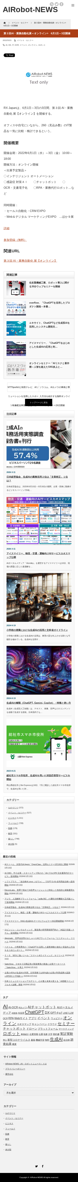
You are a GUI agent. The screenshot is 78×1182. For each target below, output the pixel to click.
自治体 (66, 1040)
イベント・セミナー (25, 40)
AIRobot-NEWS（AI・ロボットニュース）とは (26, 1064)
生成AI (56, 1039)
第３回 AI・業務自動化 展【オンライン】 (30, 260)
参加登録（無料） (15, 239)
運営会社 (9, 1074)
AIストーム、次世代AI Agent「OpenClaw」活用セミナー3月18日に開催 (36, 864)
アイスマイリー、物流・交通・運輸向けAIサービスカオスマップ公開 (35, 912)
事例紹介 (25, 1034)
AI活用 (21, 1013)
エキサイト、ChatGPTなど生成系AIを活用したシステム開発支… (49, 324)
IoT (60, 1012)
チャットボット (14, 1028)
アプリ (32, 1018)
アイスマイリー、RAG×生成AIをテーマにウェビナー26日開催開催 (34, 921)
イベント (23, 45)
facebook (61, 4)
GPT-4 (54, 1012)
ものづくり (13, 808)
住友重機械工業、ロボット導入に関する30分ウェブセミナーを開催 (49, 284)
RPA (11, 1018)
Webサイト (21, 1018)
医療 (10, 828)
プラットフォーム (48, 1029)
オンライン (32, 45)
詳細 (6, 228)
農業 (14, 1044)
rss (52, 4)
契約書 (56, 1034)
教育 (10, 833)
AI (6, 45)
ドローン (31, 1028)
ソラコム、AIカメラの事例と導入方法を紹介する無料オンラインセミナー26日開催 (55, 389)
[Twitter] (36, 1165)
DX (10, 45)
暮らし (11, 839)
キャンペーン (39, 1024)
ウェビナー (57, 1018)
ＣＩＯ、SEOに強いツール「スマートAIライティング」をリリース (34, 955)
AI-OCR (13, 1007)
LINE (65, 1013)
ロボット (42, 45)
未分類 (11, 844)
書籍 (33, 1040)
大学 (50, 1034)
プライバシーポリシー (15, 1069)
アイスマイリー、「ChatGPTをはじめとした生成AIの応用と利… (49, 345)
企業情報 (33, 1034)
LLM (70, 1012)
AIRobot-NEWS (36, 1177)
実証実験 (66, 1034)
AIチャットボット (42, 1007)
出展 (41, 1034)
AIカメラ (23, 1007)
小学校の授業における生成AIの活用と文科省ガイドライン (37, 630)
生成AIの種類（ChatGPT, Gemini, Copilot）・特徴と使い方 (39, 702)
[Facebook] (42, 1165)
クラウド (52, 1024)
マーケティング (66, 1029)
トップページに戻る (39, 402)
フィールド (13, 823)
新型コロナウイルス (18, 1039)
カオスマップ (24, 1024)
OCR (17, 45)
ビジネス (12, 818)
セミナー (66, 1023)
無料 (47, 1040)
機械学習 (40, 1040)
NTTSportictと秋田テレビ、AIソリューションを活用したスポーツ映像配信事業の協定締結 (23, 389)
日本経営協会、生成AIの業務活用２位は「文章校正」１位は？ (32, 907)
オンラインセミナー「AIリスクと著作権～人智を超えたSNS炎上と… (49, 365)
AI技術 (14, 1013)
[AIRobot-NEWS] (30, 9)
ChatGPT (34, 1012)
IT (13, 45)
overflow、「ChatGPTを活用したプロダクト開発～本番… (49, 304)
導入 (5, 1040)
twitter (57, 4)
